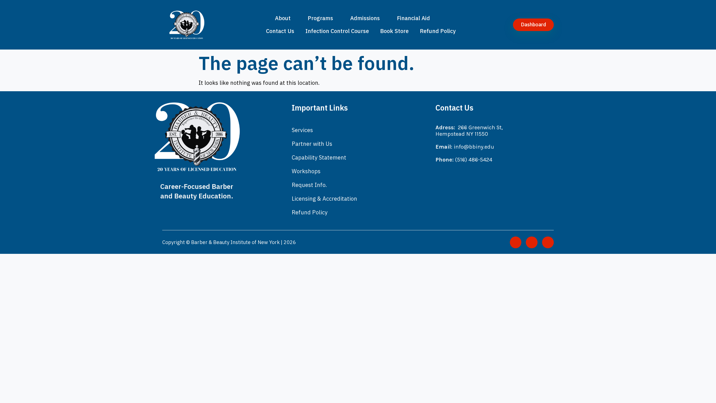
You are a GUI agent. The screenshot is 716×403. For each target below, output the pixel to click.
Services (302, 130)
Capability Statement (319, 157)
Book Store (394, 31)
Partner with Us (312, 143)
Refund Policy (438, 31)
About (283, 18)
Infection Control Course (337, 31)
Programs (320, 18)
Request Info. (309, 185)
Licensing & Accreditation (324, 198)
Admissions (365, 18)
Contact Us (280, 31)
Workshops (306, 171)
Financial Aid (413, 18)
